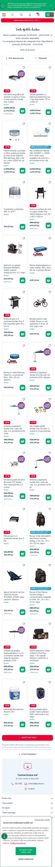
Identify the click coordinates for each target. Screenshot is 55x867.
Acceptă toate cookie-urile (25, 851)
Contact (31, 789)
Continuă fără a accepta (42, 820)
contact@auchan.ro (36, 784)
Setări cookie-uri (25, 859)
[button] (21, 14)
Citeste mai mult (29, 754)
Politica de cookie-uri (18, 843)
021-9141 (18, 784)
